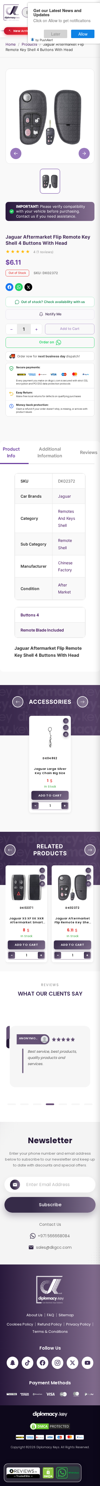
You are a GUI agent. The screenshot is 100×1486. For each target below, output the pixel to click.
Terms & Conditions (50, 1331)
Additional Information (50, 452)
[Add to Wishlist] (66, 721)
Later (55, 34)
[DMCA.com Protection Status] (48, 1472)
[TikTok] (27, 1363)
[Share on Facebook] (9, 287)
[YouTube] (87, 1363)
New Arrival (22, 31)
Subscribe (50, 1204)
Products (29, 44)
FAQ (50, 1315)
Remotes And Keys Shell (66, 518)
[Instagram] (57, 1363)
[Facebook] (42, 1363)
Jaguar (64, 496)
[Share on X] (28, 287)
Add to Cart (69, 329)
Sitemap (66, 1315)
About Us (34, 1315)
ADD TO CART (50, 795)
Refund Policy (50, 1324)
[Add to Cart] (66, 734)
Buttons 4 (30, 614)
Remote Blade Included (42, 630)
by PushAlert (44, 40)
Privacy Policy (78, 1324)
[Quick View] (66, 727)
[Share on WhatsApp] (19, 287)
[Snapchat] (12, 1363)
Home (11, 44)
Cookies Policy (20, 1324)
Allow (83, 34)
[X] (72, 1363)
